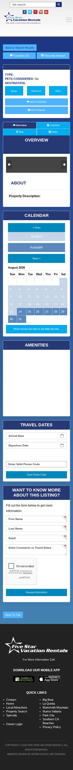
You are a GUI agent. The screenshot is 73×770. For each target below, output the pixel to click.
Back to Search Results (19, 47)
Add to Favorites (38, 102)
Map (21, 132)
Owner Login (14, 724)
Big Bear (48, 699)
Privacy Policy (52, 727)
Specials (11, 715)
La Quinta (49, 703)
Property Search (16, 711)
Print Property (37, 110)
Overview (20, 125)
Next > (36, 258)
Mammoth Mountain (55, 707)
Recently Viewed (54, 55)
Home (10, 703)
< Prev (36, 227)
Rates (54, 132)
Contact (11, 699)
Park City (49, 715)
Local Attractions (16, 707)
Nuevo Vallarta (52, 711)
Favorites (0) (20, 55)
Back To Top (12, 614)
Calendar (54, 125)
